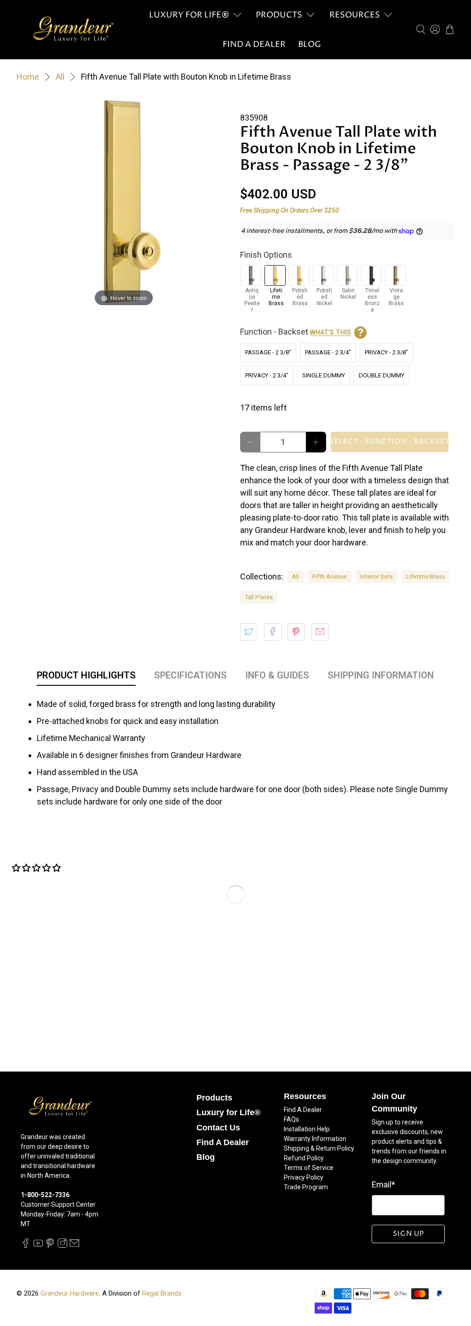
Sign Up (408, 1234)
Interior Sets (376, 576)
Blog (309, 44)
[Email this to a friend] (320, 632)
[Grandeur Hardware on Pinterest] (50, 1246)
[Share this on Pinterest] (296, 632)
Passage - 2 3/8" (268, 352)
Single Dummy (323, 375)
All (60, 77)
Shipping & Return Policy (319, 1148)
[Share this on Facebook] (272, 632)
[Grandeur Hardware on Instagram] (62, 1246)
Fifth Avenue (329, 576)
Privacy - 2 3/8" (386, 352)
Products (279, 15)
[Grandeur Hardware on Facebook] (26, 1246)
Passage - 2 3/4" (328, 352)
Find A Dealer (254, 44)
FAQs (291, 1119)
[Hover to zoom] (124, 201)
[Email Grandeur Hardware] (74, 1246)
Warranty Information (315, 1138)
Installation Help (307, 1129)
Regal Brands (162, 1293)
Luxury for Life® (189, 15)
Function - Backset (295, 331)
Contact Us (218, 1127)
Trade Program (306, 1187)
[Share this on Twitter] (249, 632)
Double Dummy (381, 375)
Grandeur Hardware (69, 1293)
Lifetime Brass (425, 576)
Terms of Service (308, 1167)
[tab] (86, 677)
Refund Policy (304, 1158)
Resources (354, 15)
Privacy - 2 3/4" (266, 375)
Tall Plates (259, 597)
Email (383, 1184)
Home (28, 77)
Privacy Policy (303, 1177)
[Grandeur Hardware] (73, 29)
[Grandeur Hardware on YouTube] (38, 1246)
